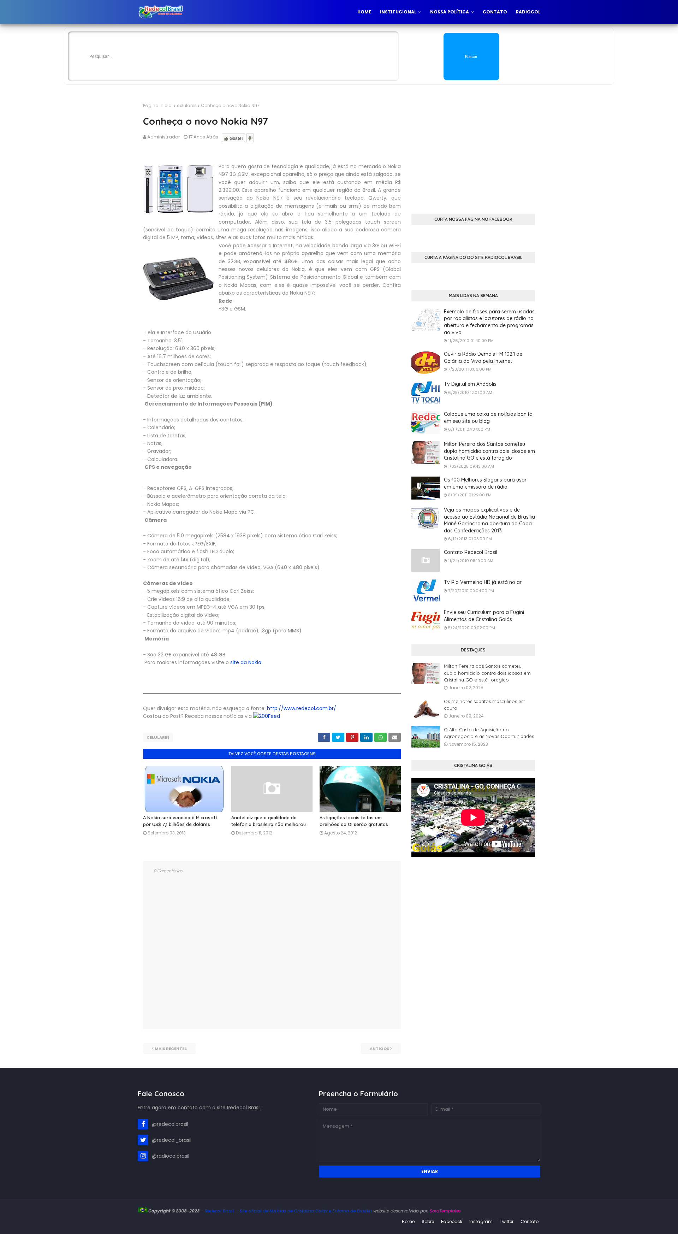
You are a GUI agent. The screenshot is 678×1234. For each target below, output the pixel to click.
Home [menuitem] (364, 12)
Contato (530, 1221)
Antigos (379, 1048)
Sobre (428, 1221)
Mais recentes (171, 1048)
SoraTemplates (445, 1211)
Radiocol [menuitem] (528, 12)
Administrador (163, 137)
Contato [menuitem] (495, 12)
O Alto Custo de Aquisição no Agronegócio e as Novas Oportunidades (489, 733)
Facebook (451, 1221)
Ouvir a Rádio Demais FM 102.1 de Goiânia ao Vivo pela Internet (483, 357)
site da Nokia (245, 662)
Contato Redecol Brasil (470, 552)
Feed (274, 716)
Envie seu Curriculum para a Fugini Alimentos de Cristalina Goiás (484, 615)
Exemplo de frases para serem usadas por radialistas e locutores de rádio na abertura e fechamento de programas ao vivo (489, 322)
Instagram (481, 1221)
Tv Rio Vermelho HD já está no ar (483, 582)
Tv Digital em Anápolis (470, 384)
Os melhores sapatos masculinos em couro (484, 704)
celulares (187, 105)
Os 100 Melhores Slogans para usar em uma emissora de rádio (485, 483)
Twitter (506, 1221)
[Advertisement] (473, 151)
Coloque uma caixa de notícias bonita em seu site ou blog (488, 417)
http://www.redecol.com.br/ (301, 708)
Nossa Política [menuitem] (449, 12)
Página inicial (158, 105)
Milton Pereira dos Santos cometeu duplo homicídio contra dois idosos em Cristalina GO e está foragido (489, 451)
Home (408, 1221)
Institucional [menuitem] (398, 12)
